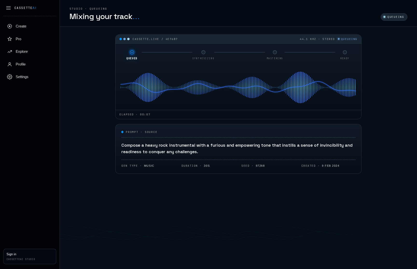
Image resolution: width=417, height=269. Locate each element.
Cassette (25, 8)
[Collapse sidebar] (8, 8)
